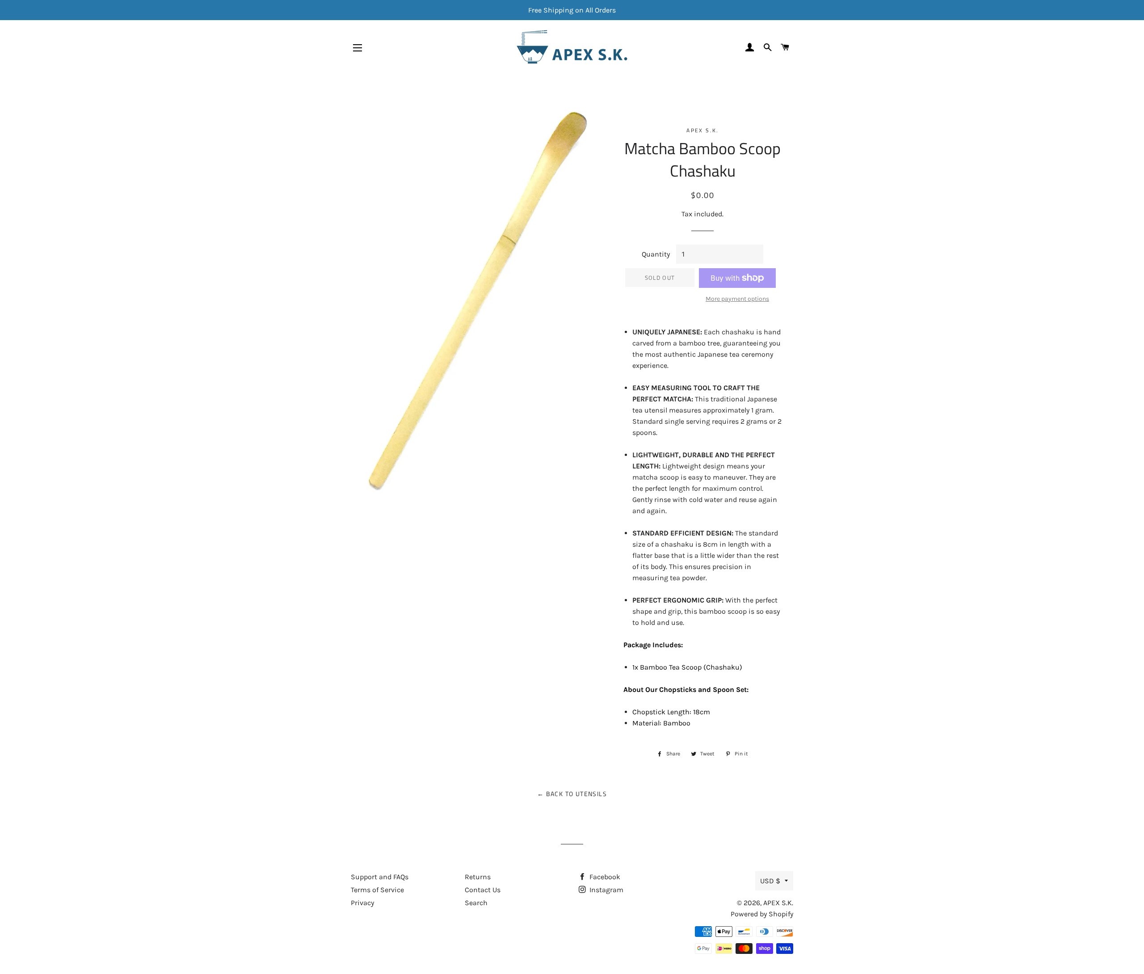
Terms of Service (377, 889)
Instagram (605, 889)
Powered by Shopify (762, 914)
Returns (478, 877)
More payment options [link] (737, 299)
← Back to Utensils (572, 793)
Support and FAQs (379, 877)
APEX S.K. (778, 902)
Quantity (656, 254)
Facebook (604, 877)
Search (476, 902)
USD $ (770, 881)
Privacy (362, 902)
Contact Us (482, 889)
